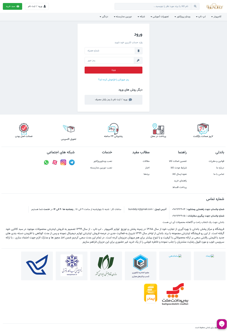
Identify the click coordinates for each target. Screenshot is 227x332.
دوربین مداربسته (123, 16)
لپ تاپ (201, 16)
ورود (113, 70)
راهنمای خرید (180, 181)
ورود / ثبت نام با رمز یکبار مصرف (111, 99)
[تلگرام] (72, 162)
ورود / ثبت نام (35, 6)
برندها (147, 174)
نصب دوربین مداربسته (101, 168)
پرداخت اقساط (180, 187)
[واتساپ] (46, 162)
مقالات (146, 161)
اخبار (147, 168)
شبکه (142, 16)
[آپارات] (55, 162)
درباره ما (220, 168)
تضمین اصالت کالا (178, 161)
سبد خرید (11, 6)
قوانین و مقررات (216, 161)
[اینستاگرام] (63, 162)
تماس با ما (219, 174)
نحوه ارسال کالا (179, 174)
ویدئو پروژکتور (183, 16)
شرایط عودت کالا (179, 168)
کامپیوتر (217, 16)
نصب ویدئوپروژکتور (102, 161)
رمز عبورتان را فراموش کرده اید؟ (113, 80)
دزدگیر (104, 16)
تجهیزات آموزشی (160, 16)
